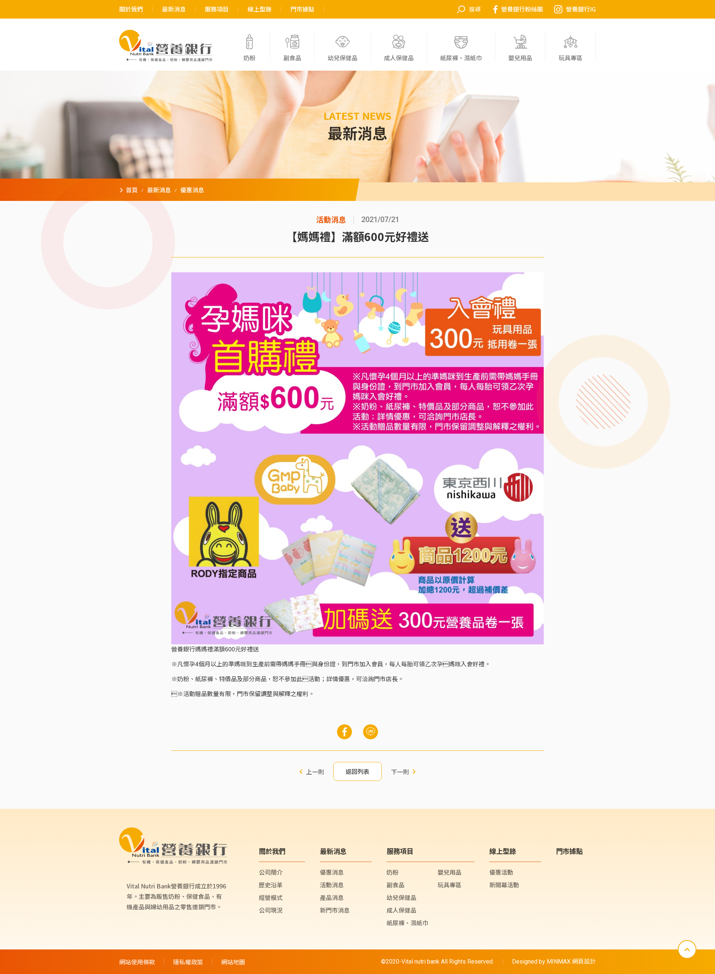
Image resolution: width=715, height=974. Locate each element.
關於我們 (131, 9)
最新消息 (174, 9)
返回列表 (357, 771)
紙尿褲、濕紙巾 (407, 922)
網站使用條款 (137, 961)
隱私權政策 (188, 961)
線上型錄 (259, 9)
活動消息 (332, 884)
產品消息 (332, 897)
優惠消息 (332, 872)
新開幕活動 (504, 884)
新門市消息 (335, 910)
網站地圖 (233, 961)
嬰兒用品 (449, 872)
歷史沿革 (271, 884)
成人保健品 (401, 910)
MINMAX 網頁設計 (571, 961)
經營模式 (271, 897)
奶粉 (392, 872)
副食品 (395, 884)
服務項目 (217, 9)
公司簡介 (271, 872)
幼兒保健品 (401, 897)
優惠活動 (501, 872)
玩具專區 (449, 884)
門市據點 (302, 9)
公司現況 (271, 910)
